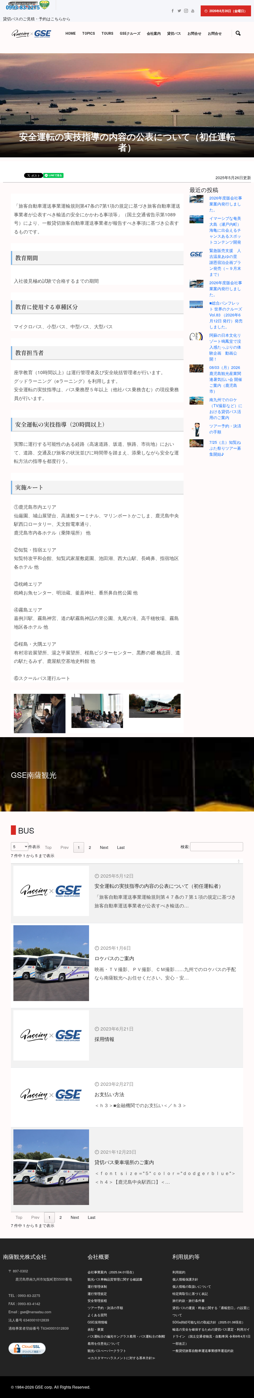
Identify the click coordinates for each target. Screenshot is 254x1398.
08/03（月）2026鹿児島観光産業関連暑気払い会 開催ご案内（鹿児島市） (225, 379)
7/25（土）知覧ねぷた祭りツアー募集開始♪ (225, 448)
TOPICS (88, 33)
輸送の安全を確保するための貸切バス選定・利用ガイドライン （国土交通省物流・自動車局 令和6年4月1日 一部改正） (211, 1336)
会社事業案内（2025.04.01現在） (112, 1272)
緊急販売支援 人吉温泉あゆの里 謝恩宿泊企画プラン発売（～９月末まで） (225, 262)
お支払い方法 (109, 1094)
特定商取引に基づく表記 (190, 1293)
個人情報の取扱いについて (191, 1286)
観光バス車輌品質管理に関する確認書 (115, 1279)
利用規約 (178, 1272)
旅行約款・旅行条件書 (188, 1300)
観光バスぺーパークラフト (107, 1350)
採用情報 (104, 1038)
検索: (185, 846)
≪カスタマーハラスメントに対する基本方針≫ (121, 1357)
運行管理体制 (97, 1286)
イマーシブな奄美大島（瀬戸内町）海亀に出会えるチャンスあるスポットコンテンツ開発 (225, 230)
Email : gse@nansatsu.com (29, 1311)
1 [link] (79, 847)
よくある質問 (97, 1315)
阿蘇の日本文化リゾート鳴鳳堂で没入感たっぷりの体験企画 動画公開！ (225, 347)
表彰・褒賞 (96, 1329)
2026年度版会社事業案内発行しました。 (225, 204)
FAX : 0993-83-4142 (24, 1303)
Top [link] (48, 847)
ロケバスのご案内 (114, 958)
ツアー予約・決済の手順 (105, 1307)
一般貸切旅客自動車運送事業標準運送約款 (203, 1350)
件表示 (34, 846)
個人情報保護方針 (185, 1279)
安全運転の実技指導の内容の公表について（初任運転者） (159, 885)
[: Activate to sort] (127, 861)
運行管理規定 (97, 1293)
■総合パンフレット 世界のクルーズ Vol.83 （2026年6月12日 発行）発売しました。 (226, 315)
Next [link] (104, 847)
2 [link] (90, 847)
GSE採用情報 (97, 1322)
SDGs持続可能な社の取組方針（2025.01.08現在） (208, 1322)
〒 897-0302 (18, 1270)
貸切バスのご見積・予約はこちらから (36, 19)
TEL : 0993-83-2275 (24, 1295)
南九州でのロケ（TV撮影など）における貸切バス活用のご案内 (225, 408)
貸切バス (174, 33)
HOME (70, 33)
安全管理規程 (97, 1300)
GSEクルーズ (130, 33)
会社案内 (154, 33)
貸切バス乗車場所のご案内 (124, 1162)
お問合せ (194, 33)
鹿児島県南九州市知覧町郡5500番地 (40, 1279)
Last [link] (121, 847)
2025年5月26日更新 (233, 177)
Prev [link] (65, 847)
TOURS (107, 33)
